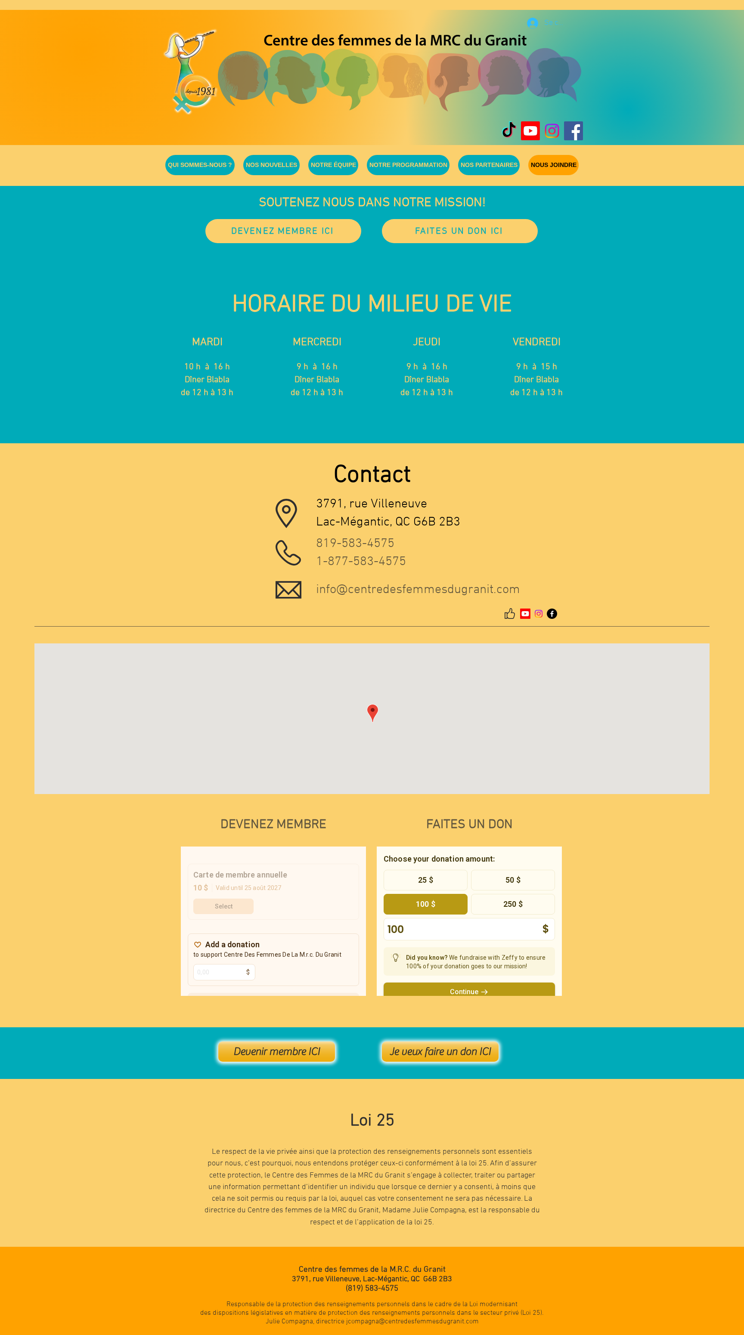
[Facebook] (552, 614)
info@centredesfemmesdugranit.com (418, 590)
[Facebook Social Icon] (573, 130)
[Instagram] (551, 130)
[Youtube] (530, 130)
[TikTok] (508, 130)
